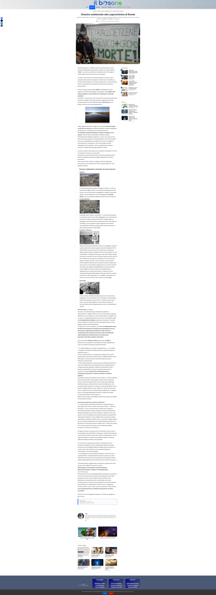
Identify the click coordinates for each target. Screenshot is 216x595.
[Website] (85, 520)
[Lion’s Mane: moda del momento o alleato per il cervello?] (111, 562)
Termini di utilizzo (132, 585)
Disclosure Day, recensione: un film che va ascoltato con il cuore (133, 105)
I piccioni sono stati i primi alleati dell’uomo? (83, 567)
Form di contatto (116, 583)
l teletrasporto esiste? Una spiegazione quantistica (96, 567)
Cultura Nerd (104, 7)
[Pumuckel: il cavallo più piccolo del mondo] (97, 550)
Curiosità (92, 7)
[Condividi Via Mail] (2, 25)
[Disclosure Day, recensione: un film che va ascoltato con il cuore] (125, 106)
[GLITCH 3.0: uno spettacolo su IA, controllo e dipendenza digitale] (125, 118)
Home (87, 7)
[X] (2, 20)
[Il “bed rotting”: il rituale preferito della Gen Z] (111, 550)
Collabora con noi (116, 587)
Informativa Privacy (133, 583)
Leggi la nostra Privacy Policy (129, 591)
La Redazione (100, 585)
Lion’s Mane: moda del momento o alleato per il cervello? (109, 568)
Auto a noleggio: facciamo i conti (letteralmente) (132, 77)
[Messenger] (2, 23)
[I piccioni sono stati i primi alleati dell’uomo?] (84, 562)
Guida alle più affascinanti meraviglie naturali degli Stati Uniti (133, 71)
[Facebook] (2, 18)
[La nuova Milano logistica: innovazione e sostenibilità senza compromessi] (125, 83)
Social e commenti (116, 585)
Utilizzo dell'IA (132, 587)
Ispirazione (98, 7)
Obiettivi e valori (100, 583)
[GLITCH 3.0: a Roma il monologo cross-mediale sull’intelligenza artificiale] (125, 111)
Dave (98, 21)
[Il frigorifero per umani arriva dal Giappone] (84, 550)
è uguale (104, 593)
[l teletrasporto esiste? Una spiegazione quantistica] (97, 562)
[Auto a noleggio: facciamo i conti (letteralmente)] (125, 77)
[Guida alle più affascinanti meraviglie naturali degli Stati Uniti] (125, 72)
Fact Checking (99, 587)
